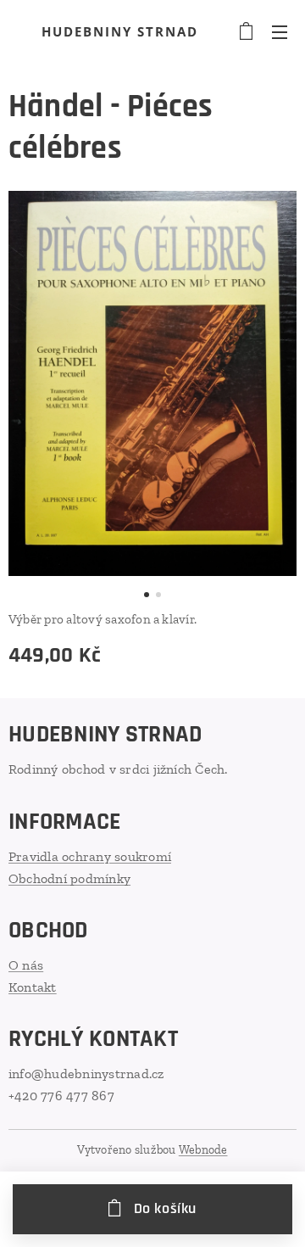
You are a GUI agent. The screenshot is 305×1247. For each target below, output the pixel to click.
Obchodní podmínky (69, 878)
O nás (25, 965)
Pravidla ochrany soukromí (89, 856)
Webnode (203, 1150)
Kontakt (32, 987)
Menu (280, 31)
